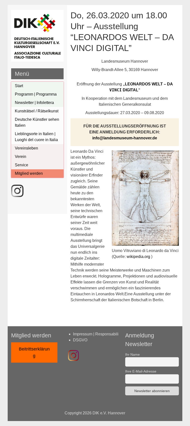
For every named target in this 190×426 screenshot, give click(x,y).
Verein (20, 156)
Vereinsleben (26, 148)
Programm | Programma (36, 94)
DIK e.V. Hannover (109, 413)
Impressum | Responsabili (96, 334)
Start (19, 86)
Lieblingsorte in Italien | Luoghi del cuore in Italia (36, 137)
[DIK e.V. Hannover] (37, 60)
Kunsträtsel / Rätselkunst (36, 111)
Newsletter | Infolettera (34, 102)
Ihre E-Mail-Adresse (140, 371)
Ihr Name (132, 354)
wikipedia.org (138, 256)
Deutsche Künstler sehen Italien (37, 122)
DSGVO (80, 340)
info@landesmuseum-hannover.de (124, 138)
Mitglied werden (29, 173)
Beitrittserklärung (34, 352)
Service (21, 165)
